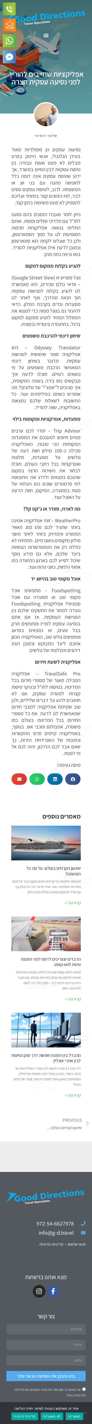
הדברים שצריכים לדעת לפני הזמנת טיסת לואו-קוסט (51, 962)
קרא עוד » (73, 903)
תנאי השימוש (38, 1389)
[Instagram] (39, 1291)
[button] (46, 35)
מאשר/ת (74, 1416)
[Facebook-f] (53, 1291)
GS (10, 74)
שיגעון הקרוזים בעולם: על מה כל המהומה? (54, 871)
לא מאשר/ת (52, 1416)
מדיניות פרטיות (25, 1416)
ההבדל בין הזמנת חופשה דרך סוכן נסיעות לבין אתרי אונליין (46, 1058)
